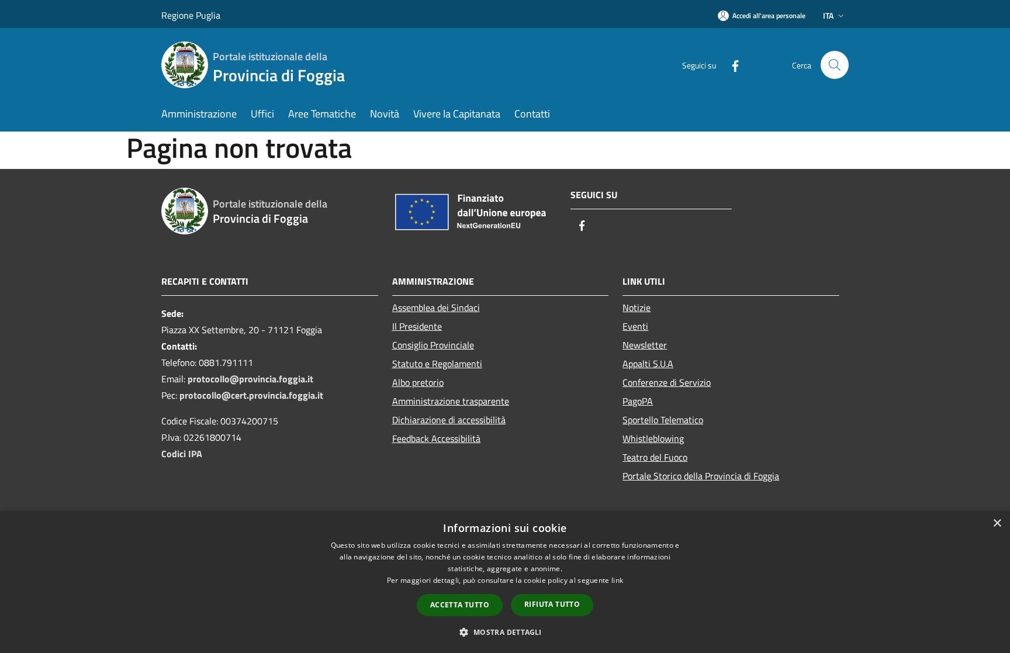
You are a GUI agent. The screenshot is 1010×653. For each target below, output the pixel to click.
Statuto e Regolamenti (437, 364)
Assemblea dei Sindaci (436, 307)
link (617, 580)
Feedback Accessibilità (436, 438)
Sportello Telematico (662, 420)
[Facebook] (730, 64)
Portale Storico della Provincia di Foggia (700, 476)
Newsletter (644, 345)
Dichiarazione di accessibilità (449, 420)
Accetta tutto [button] (459, 605)
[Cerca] (835, 65)
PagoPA (637, 401)
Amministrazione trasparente (450, 401)
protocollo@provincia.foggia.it (250, 379)
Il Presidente (417, 326)
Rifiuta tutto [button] (552, 604)
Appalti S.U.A (647, 364)
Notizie (636, 307)
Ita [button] (828, 15)
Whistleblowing (653, 438)
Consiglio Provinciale (433, 345)
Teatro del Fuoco (654, 457)
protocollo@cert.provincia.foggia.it (251, 395)
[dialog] (505, 582)
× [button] (996, 523)
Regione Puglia (190, 15)
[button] (504, 632)
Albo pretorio (418, 382)
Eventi (635, 326)
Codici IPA (181, 454)
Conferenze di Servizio (666, 382)
